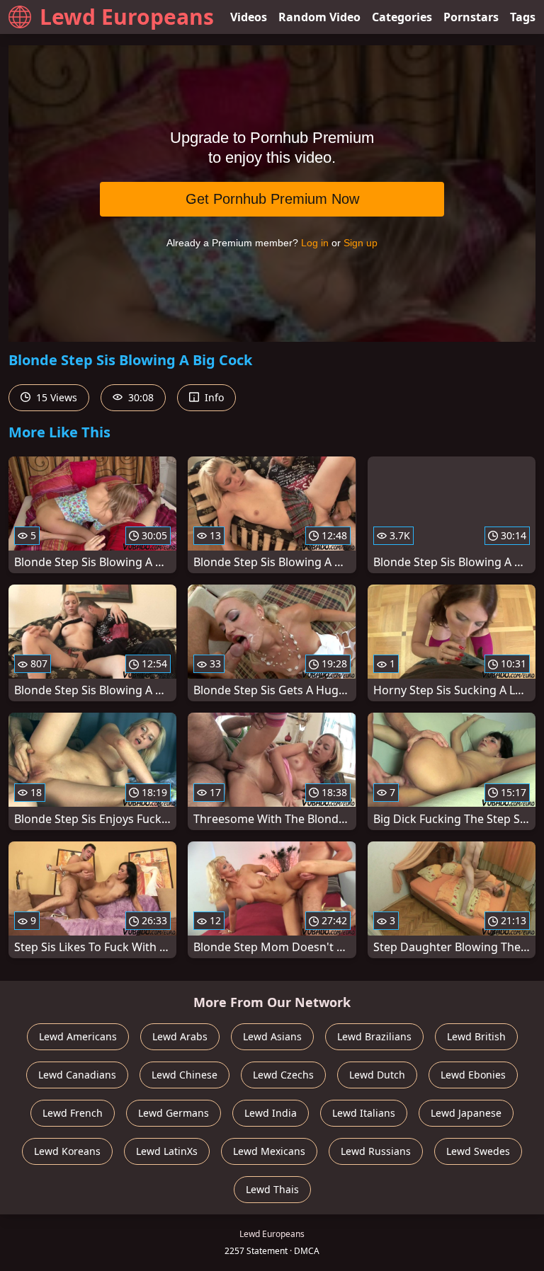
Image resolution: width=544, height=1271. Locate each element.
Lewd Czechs (283, 1074)
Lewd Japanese (466, 1113)
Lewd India (270, 1113)
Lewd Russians (376, 1151)
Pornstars (471, 17)
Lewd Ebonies (473, 1074)
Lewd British (476, 1036)
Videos (248, 17)
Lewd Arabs (180, 1036)
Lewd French (72, 1113)
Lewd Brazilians (374, 1036)
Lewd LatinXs (167, 1151)
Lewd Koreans (67, 1151)
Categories (402, 17)
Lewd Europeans (127, 16)
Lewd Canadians (77, 1074)
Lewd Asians (272, 1036)
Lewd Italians (363, 1113)
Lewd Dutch (377, 1074)
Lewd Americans (78, 1036)
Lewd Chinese (184, 1074)
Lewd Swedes (478, 1151)
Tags (523, 17)
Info (213, 397)
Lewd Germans (173, 1113)
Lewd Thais (272, 1189)
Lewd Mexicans (269, 1151)
